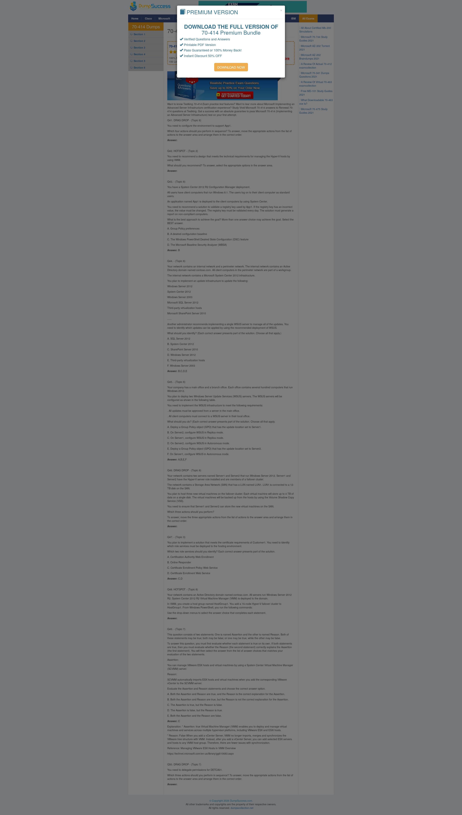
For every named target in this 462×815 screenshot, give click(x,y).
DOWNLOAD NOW (231, 67)
